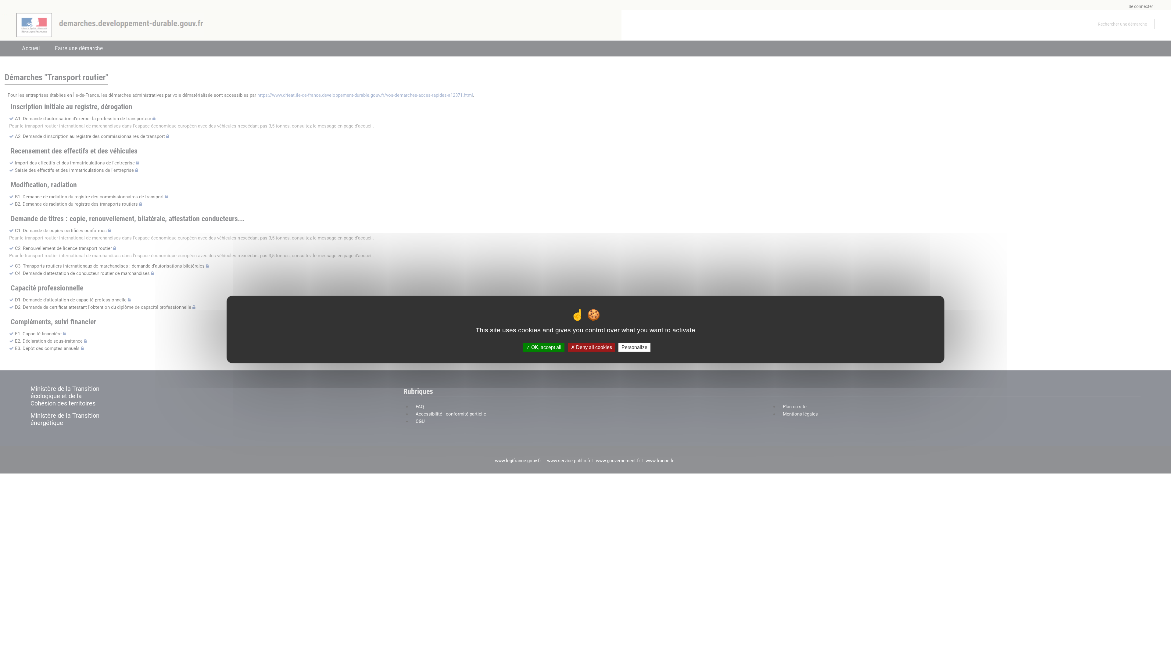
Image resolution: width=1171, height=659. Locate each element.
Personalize (634, 347)
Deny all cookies (593, 347)
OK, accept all (545, 347)
